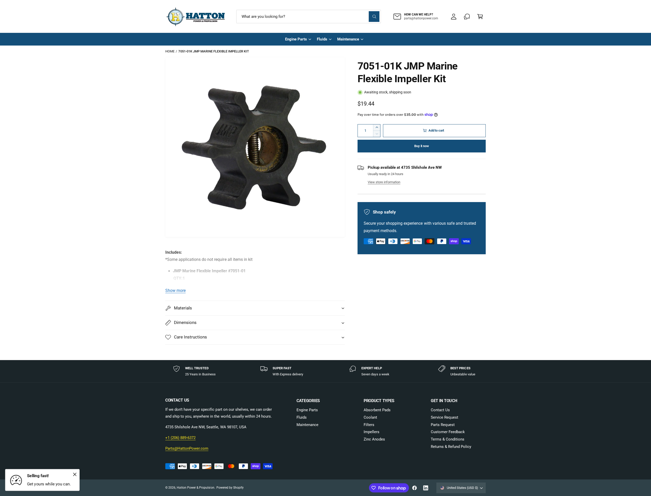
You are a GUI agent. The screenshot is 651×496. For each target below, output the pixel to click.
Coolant (370, 417)
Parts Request (443, 424)
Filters (369, 424)
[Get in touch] (467, 16)
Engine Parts (296, 39)
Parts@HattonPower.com (186, 448)
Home (169, 51)
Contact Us (440, 410)
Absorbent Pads (377, 410)
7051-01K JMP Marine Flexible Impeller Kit (213, 51)
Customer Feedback (448, 432)
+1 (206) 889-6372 (180, 437)
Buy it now (421, 146)
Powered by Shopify (230, 487)
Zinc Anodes (374, 439)
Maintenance (348, 39)
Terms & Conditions (447, 439)
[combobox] (308, 16)
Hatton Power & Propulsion (195, 487)
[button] (480, 16)
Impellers (371, 432)
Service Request (444, 417)
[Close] (75, 474)
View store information (384, 182)
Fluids (322, 39)
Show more (175, 290)
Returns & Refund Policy (451, 446)
